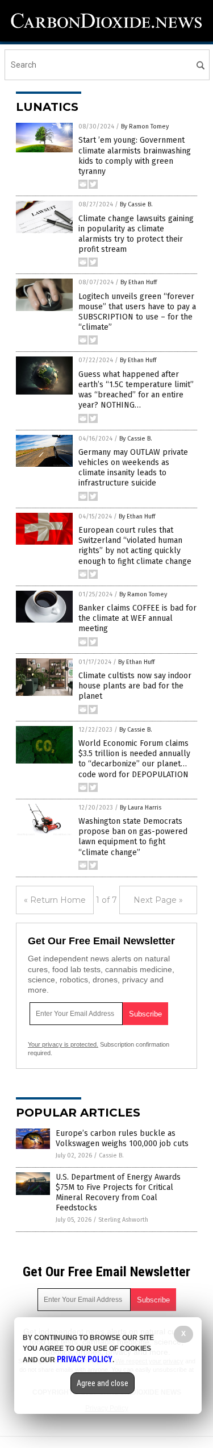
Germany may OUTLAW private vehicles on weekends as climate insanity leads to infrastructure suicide (133, 467)
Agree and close (102, 1383)
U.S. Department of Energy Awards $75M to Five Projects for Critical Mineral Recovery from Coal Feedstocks (118, 1192)
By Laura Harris (140, 807)
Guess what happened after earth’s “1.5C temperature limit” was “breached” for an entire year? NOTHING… (136, 390)
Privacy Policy (84, 1359)
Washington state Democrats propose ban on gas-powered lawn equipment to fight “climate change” (132, 836)
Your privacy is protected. (63, 1044)
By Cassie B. (136, 204)
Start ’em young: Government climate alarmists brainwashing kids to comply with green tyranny (134, 155)
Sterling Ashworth (123, 1219)
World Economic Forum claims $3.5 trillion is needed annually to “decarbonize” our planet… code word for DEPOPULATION (134, 758)
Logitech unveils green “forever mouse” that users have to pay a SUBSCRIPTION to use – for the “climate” (137, 312)
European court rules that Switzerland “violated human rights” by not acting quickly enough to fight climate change (134, 545)
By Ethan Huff (138, 282)
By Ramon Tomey (145, 126)
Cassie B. (111, 1155)
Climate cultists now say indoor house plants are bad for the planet (134, 686)
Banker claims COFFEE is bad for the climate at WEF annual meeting (137, 618)
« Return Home (55, 900)
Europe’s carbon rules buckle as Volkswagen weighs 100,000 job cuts (122, 1138)
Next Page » (158, 900)
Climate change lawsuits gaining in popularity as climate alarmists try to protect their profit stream (136, 234)
